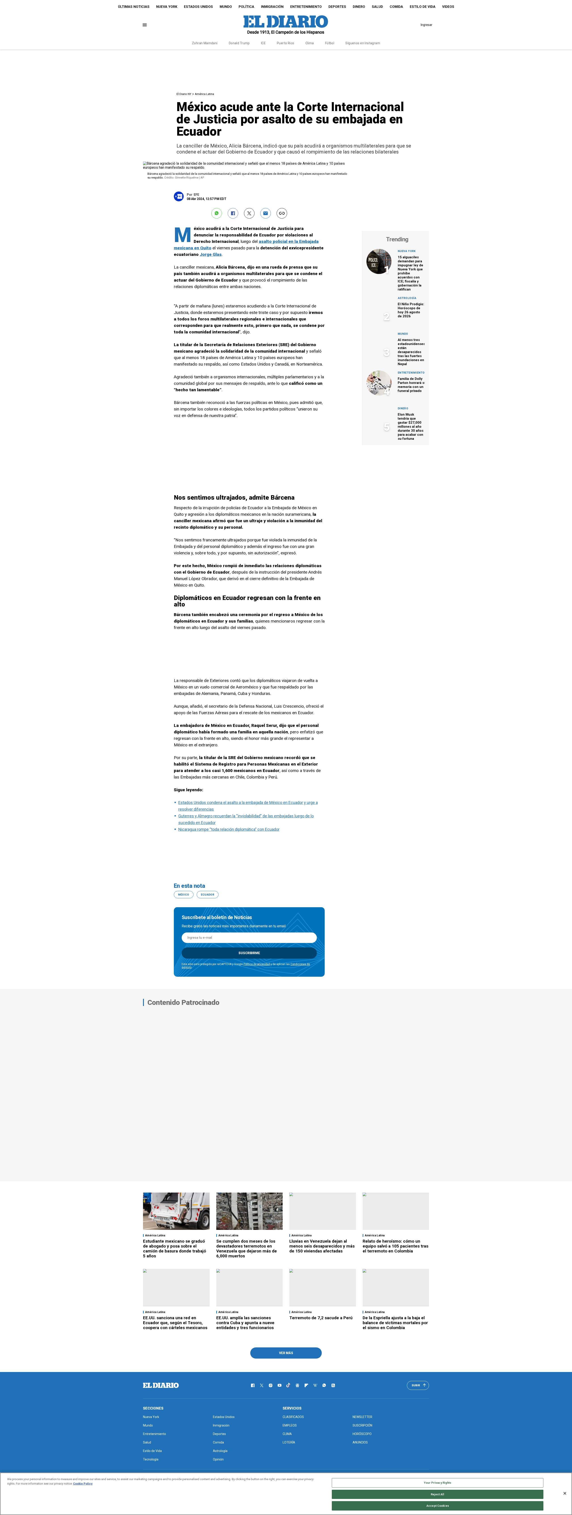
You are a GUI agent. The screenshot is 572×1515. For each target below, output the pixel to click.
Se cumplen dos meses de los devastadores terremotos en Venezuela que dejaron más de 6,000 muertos (246, 1248)
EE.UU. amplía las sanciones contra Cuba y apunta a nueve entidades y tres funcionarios (245, 1322)
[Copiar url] (282, 213)
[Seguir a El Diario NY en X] (261, 1385)
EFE (196, 194)
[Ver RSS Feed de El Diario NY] (333, 1385)
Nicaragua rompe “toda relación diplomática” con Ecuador (229, 829)
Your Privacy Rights (437, 1482)
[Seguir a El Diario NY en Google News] (297, 1385)
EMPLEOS (290, 1425)
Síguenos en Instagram (362, 43)
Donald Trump (239, 43)
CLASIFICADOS (293, 1417)
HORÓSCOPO (362, 1434)
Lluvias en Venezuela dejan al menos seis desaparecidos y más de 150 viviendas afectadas (322, 1246)
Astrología (407, 298)
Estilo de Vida (422, 7)
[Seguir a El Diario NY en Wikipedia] (315, 1385)
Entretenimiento (306, 7)
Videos (448, 7)
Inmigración (272, 7)
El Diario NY (184, 94)
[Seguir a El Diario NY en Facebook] (252, 1385)
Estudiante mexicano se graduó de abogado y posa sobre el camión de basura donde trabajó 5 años (174, 1248)
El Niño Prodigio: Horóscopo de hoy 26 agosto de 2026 (411, 310)
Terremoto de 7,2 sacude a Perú (321, 1317)
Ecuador (207, 894)
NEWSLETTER (362, 1417)
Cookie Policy (83, 1483)
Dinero (359, 7)
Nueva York (166, 7)
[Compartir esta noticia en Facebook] (233, 213)
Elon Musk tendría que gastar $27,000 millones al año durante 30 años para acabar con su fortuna (410, 426)
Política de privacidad (257, 964)
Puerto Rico (285, 43)
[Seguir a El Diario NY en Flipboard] (306, 1385)
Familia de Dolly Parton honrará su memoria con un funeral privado (412, 385)
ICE (263, 43)
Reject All (437, 1494)
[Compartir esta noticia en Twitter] (249, 213)
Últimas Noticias (133, 7)
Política (246, 7)
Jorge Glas (211, 254)
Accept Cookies (437, 1505)
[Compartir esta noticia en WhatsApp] (216, 213)
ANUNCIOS (360, 1442)
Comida (396, 7)
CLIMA (287, 1434)
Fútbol (329, 43)
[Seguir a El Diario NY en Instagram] (270, 1385)
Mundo (226, 7)
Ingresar (426, 25)
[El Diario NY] (286, 25)
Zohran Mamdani (205, 43)
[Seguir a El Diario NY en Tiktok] (288, 1385)
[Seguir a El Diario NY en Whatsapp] (324, 1385)
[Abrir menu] (145, 25)
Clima (309, 43)
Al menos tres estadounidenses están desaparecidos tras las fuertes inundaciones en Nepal (411, 352)
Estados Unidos (198, 7)
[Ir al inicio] (161, 1385)
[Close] (565, 1493)
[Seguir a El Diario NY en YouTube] (279, 1385)
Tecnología (150, 1459)
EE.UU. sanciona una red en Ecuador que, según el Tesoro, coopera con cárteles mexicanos (175, 1322)
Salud (377, 7)
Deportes (337, 7)
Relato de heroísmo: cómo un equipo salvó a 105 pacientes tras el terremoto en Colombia (395, 1246)
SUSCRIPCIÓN (362, 1425)
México (183, 894)
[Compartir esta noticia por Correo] (265, 213)
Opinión (218, 1459)
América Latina (204, 94)
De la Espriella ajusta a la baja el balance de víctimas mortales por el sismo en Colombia (395, 1322)
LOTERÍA (289, 1442)
